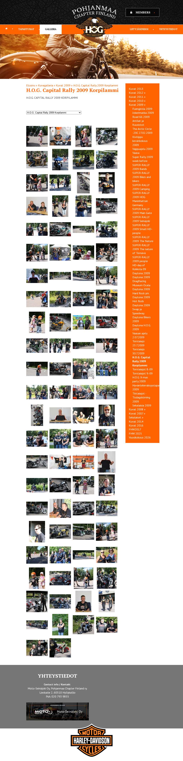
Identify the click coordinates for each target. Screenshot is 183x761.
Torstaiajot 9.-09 (142, 373)
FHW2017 (135, 429)
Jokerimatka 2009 (143, 112)
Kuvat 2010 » (137, 101)
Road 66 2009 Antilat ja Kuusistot (141, 121)
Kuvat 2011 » (137, 97)
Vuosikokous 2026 (140, 437)
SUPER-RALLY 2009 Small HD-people (142, 229)
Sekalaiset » (136, 417)
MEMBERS (145, 12)
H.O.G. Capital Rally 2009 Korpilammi (95, 85)
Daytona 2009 (141, 273)
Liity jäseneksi (139, 29)
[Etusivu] (6, 29)
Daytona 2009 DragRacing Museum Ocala (141, 281)
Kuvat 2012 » (137, 92)
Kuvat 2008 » (137, 409)
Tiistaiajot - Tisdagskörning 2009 (141, 397)
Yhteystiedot (168, 29)
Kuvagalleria (45, 85)
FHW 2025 (135, 433)
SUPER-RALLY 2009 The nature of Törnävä (142, 249)
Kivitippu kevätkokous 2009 (140, 141)
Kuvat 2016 (136, 425)
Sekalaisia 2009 (141, 405)
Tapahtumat (26, 29)
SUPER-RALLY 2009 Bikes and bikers (141, 177)
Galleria (50, 29)
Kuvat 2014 (136, 421)
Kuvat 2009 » (137, 104)
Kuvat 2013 (136, 89)
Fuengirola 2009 (142, 109)
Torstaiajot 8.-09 (142, 369)
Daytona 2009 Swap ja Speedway (141, 309)
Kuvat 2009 (63, 85)
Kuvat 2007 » (137, 413)
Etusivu (30, 85)
